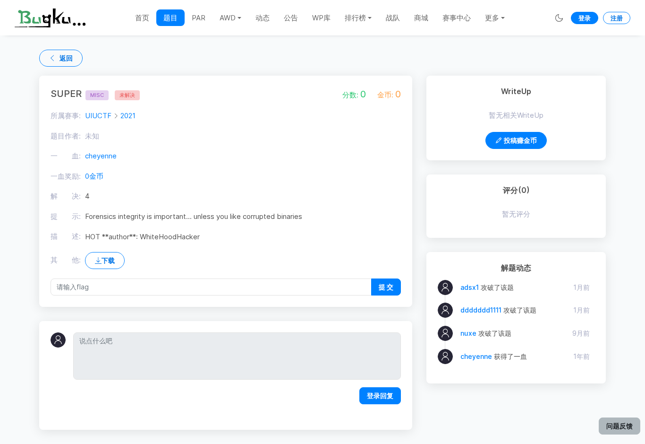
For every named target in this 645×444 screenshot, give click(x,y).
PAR (198, 17)
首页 (142, 17)
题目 (170, 17)
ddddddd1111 (480, 310)
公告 (291, 17)
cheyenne (101, 155)
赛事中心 (456, 17)
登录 (584, 18)
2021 (128, 115)
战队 (393, 17)
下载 (108, 260)
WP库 (321, 17)
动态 (262, 17)
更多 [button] (492, 17)
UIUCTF (98, 115)
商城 (421, 17)
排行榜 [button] (355, 17)
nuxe (468, 333)
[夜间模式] (559, 18)
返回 (66, 58)
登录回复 (380, 396)
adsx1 (469, 287)
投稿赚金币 (520, 140)
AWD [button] (228, 17)
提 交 (386, 287)
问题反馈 (619, 426)
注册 (617, 18)
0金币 (94, 176)
